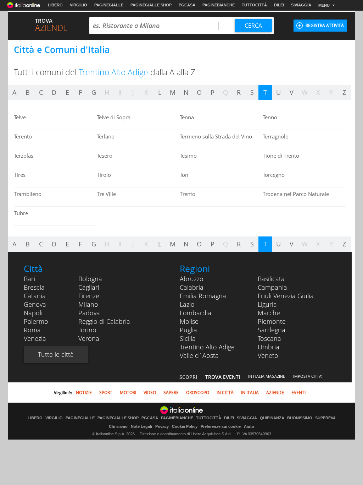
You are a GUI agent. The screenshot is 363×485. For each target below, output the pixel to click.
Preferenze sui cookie (221, 426)
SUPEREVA (325, 418)
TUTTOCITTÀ (254, 5)
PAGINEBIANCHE (218, 5)
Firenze (88, 295)
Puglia (188, 330)
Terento (23, 136)
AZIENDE (275, 392)
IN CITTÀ (225, 392)
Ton (184, 174)
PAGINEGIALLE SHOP (151, 5)
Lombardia (195, 313)
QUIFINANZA (272, 418)
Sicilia (188, 338)
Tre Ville (106, 193)
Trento (187, 193)
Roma (32, 330)
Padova (89, 313)
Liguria (267, 304)
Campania (272, 287)
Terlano (106, 136)
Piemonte (272, 321)
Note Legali (141, 426)
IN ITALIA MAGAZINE (266, 376)
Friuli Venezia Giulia (286, 295)
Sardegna (271, 330)
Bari (29, 278)
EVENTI (298, 392)
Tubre (21, 213)
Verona (88, 338)
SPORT (105, 392)
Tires (20, 174)
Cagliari (88, 287)
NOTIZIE (84, 392)
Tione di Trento (281, 155)
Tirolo (104, 174)
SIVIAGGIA (301, 5)
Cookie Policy (184, 426)
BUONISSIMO (299, 418)
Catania (35, 295)
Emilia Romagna (203, 295)
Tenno (270, 117)
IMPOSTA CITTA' (307, 376)
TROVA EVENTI (222, 377)
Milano (88, 304)
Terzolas (23, 155)
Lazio (187, 304)
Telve (20, 117)
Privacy (162, 426)
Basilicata (271, 278)
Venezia (35, 338)
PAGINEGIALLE (108, 5)
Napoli (33, 313)
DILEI (279, 5)
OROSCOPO (197, 392)
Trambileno (27, 193)
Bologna (90, 278)
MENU (324, 5)
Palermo (36, 321)
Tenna (187, 117)
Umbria (268, 347)
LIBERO (55, 5)
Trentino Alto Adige (207, 347)
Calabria (191, 287)
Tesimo (188, 155)
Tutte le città (56, 354)
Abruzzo (191, 278)
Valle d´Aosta (199, 355)
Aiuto (249, 426)
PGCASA (187, 5)
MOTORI (128, 392)
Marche (269, 313)
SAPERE (171, 392)
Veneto (268, 355)
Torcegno (274, 174)
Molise (189, 321)
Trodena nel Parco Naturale (296, 193)
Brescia (34, 287)
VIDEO (150, 392)
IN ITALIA (250, 392)
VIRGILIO (78, 5)
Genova (35, 304)
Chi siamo (118, 426)
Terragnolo (276, 136)
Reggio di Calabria (104, 321)
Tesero (104, 155)
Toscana (269, 338)
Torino (87, 330)
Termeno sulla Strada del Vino (216, 136)
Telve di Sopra (113, 117)
